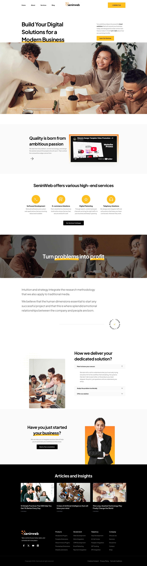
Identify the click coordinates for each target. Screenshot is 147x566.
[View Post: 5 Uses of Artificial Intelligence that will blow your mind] (73, 492)
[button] (99, 366)
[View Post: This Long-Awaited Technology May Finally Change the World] (109, 492)
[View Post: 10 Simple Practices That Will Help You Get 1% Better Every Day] (37, 492)
